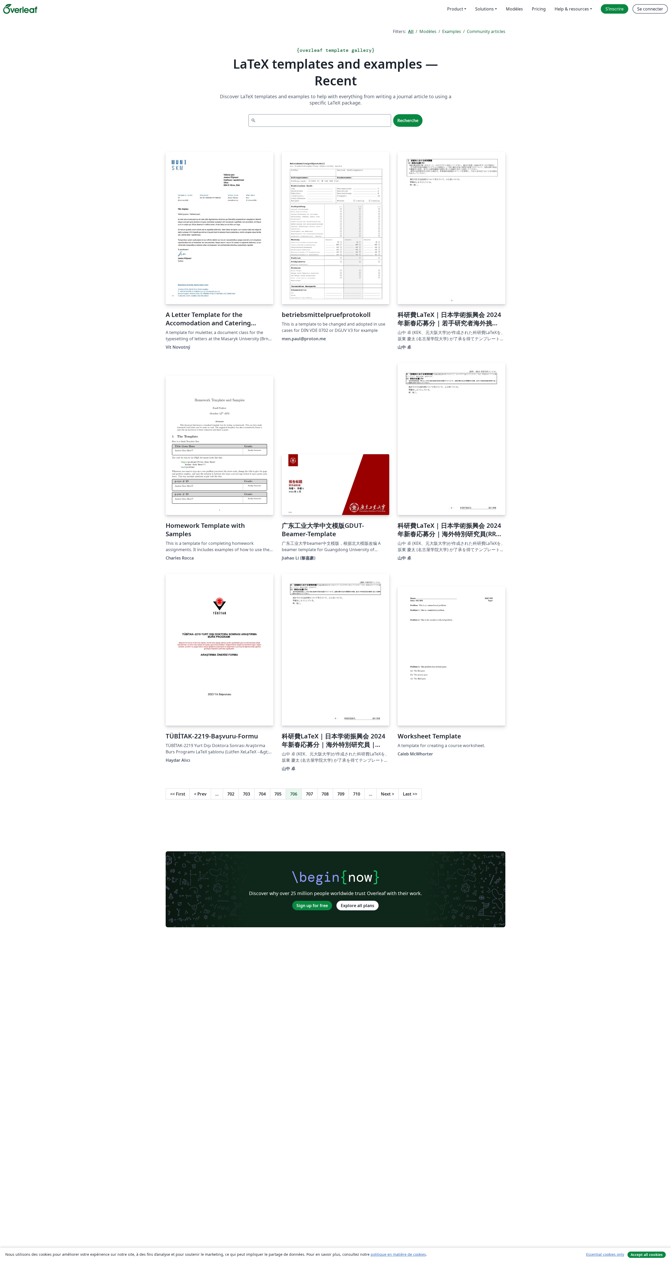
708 (325, 794)
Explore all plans (357, 905)
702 (230, 794)
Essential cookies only (605, 1254)
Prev (200, 794)
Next (387, 794)
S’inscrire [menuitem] (614, 9)
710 (356, 794)
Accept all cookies (647, 1254)
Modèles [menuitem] (514, 9)
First (177, 794)
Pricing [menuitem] (539, 9)
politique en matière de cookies (398, 1254)
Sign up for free (312, 905)
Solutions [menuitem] (484, 9)
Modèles (427, 31)
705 (278, 794)
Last (410, 794)
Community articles (486, 31)
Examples (451, 31)
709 (340, 794)
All (411, 31)
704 (262, 794)
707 (309, 794)
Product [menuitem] (455, 9)
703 (246, 794)
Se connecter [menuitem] (650, 9)
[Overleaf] (20, 9)
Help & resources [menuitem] (572, 9)
